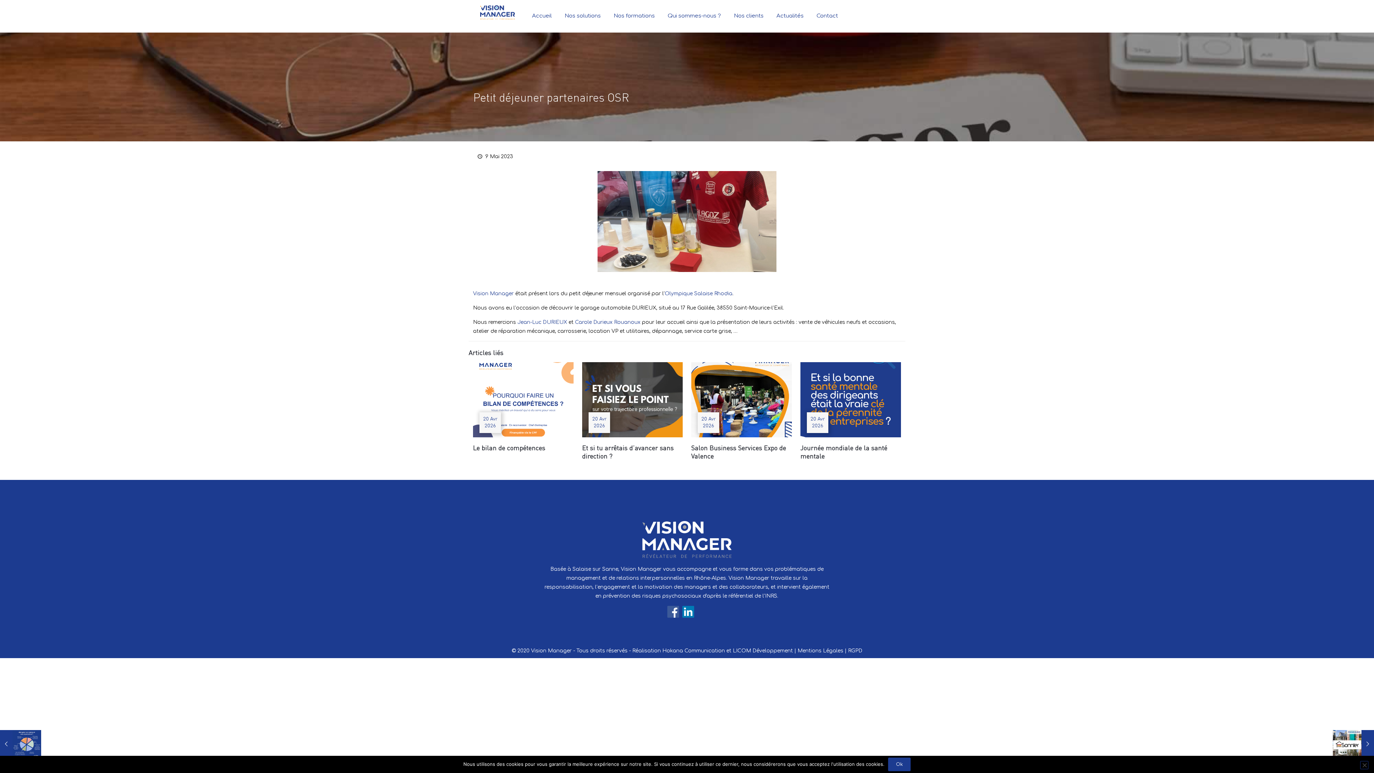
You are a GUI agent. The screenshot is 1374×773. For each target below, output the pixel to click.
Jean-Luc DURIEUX (542, 322)
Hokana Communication (693, 650)
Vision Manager (493, 293)
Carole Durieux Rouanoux (607, 322)
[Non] (1364, 765)
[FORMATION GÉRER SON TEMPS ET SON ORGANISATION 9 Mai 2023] (20, 744)
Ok (899, 764)
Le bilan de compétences (509, 448)
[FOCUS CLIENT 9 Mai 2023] (1353, 744)
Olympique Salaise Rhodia (698, 293)
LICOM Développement (763, 650)
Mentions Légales (820, 650)
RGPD (855, 650)
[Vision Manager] (497, 12)
